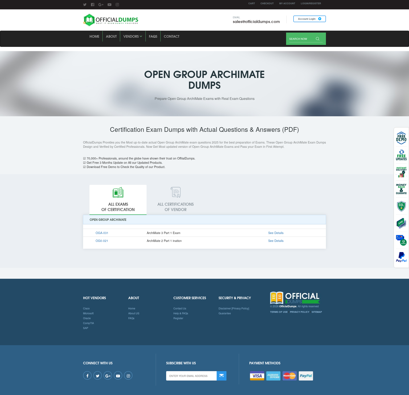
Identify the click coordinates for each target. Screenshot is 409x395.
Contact (171, 36)
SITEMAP (317, 311)
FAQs (153, 36)
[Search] (318, 39)
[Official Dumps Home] (298, 298)
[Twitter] (85, 4)
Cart (251, 3)
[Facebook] (92, 4)
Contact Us (179, 308)
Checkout (267, 3)
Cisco (86, 308)
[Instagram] (117, 4)
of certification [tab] (118, 207)
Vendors (131, 36)
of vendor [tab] (175, 207)
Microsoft (88, 313)
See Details (276, 233)
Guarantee (225, 313)
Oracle (87, 318)
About (111, 36)
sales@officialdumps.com (256, 21)
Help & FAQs (180, 313)
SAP (85, 328)
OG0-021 (102, 240)
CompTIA (88, 323)
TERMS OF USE (279, 311)
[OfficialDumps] (111, 20)
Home (94, 36)
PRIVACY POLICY (299, 311)
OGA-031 (102, 233)
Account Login (307, 19)
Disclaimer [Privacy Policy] (234, 308)
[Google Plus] (100, 4)
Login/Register (311, 3)
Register (178, 318)
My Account (287, 3)
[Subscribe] (221, 376)
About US (133, 313)
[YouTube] (109, 4)
